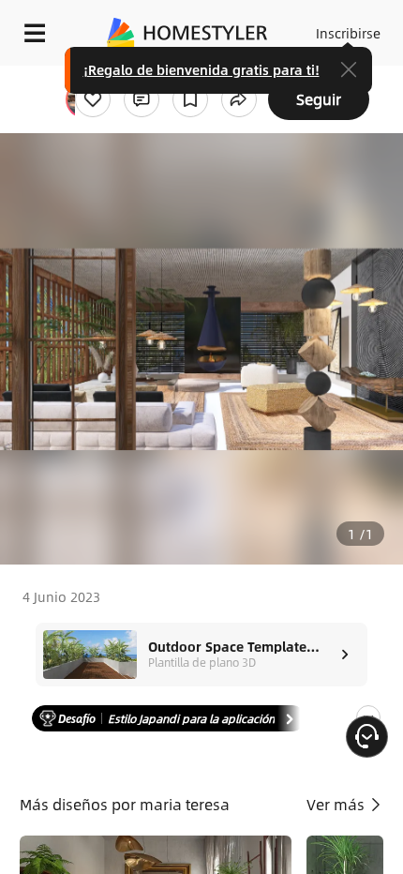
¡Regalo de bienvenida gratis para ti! (201, 69)
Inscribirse (348, 33)
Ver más (337, 804)
